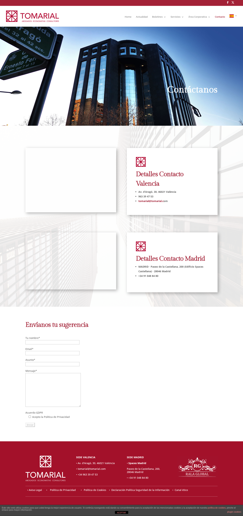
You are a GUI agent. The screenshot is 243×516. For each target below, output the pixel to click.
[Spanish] (233, 20)
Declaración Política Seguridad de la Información (140, 490)
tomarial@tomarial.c (151, 201)
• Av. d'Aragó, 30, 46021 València (95, 463)
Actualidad (142, 17)
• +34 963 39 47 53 (87, 474)
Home (128, 17)
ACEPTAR (121, 513)
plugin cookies (234, 512)
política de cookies (217, 508)
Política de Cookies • (97, 490)
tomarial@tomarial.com (92, 468)
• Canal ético (179, 490)
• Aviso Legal (35, 490)
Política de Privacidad (63, 490)
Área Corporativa (197, 17)
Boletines (157, 17)
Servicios (175, 17)
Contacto (220, 17)
